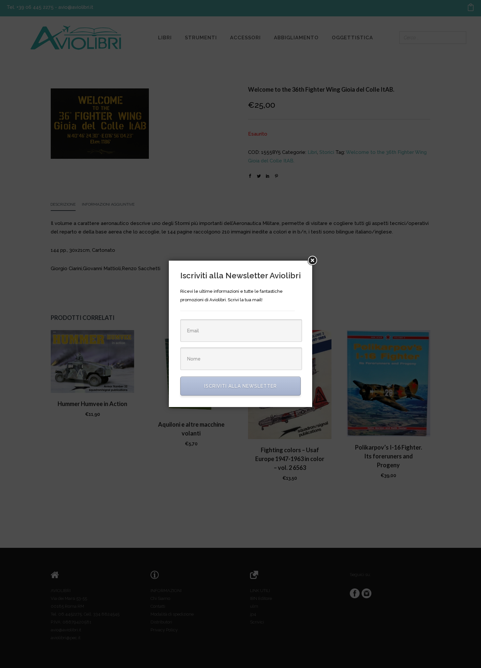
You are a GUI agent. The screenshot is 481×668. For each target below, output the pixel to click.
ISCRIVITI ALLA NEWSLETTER (240, 386)
